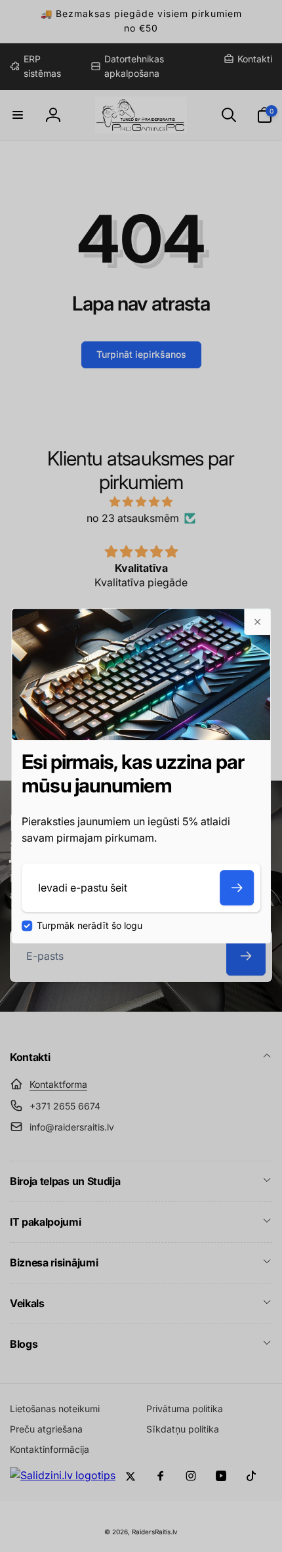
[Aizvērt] (257, 622)
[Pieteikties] (237, 887)
